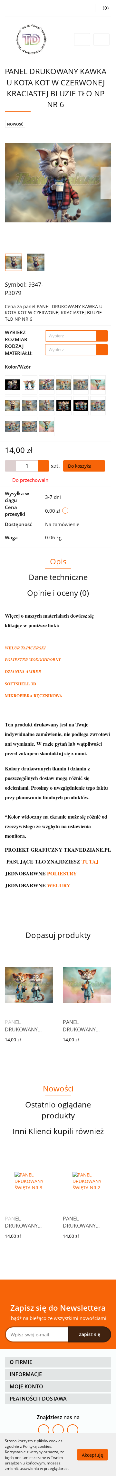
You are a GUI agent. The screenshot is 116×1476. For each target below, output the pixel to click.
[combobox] (76, 336)
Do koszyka (80, 466)
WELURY (59, 885)
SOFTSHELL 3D (20, 684)
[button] (58, 1362)
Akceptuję (92, 1455)
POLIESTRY (62, 873)
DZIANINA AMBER (23, 671)
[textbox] (71, 336)
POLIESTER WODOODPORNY (33, 660)
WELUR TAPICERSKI (25, 648)
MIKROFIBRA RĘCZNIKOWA (33, 695)
